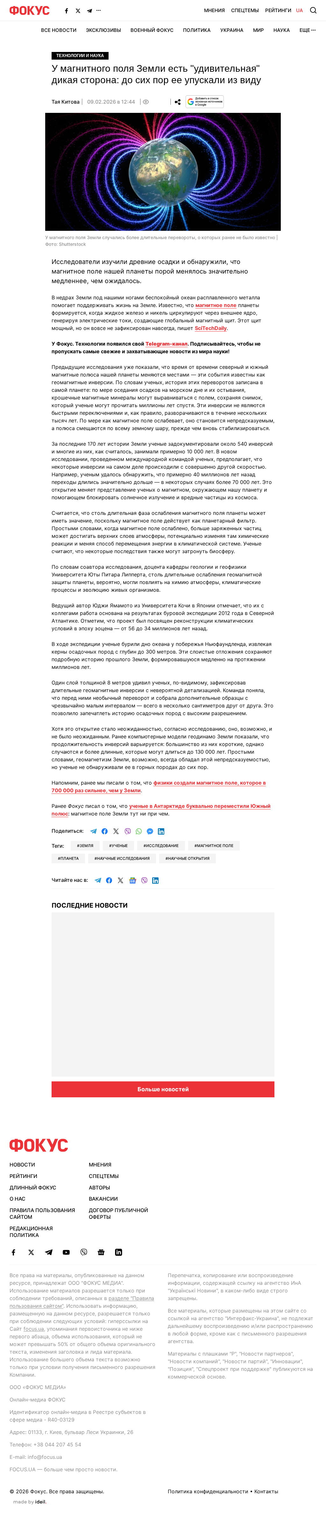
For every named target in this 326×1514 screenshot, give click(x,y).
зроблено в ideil (30, 1502)
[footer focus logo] (39, 1145)
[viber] (83, 1252)
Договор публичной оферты (118, 1213)
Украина (232, 30)
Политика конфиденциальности (208, 1491)
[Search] (313, 10)
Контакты (266, 1491)
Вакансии (103, 1199)
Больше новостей (163, 1089)
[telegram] (48, 1252)
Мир (258, 30)
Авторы (99, 1187)
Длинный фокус (33, 1187)
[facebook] (13, 1252)
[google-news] (101, 1252)
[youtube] (66, 1252)
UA (299, 10)
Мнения (214, 10)
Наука (281, 30)
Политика (197, 30)
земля (86, 845)
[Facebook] (66, 11)
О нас (17, 1199)
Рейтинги (278, 10)
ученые (120, 845)
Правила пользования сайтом (42, 1213)
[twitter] (31, 1252)
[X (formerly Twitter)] (78, 11)
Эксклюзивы (103, 30)
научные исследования (123, 858)
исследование (162, 845)
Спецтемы (245, 10)
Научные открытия (188, 858)
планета (69, 858)
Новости (22, 1164)
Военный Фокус (152, 30)
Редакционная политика (31, 1231)
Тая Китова (66, 102)
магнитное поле (216, 305)
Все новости (58, 30)
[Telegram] (89, 11)
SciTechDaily (211, 328)
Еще (305, 30)
